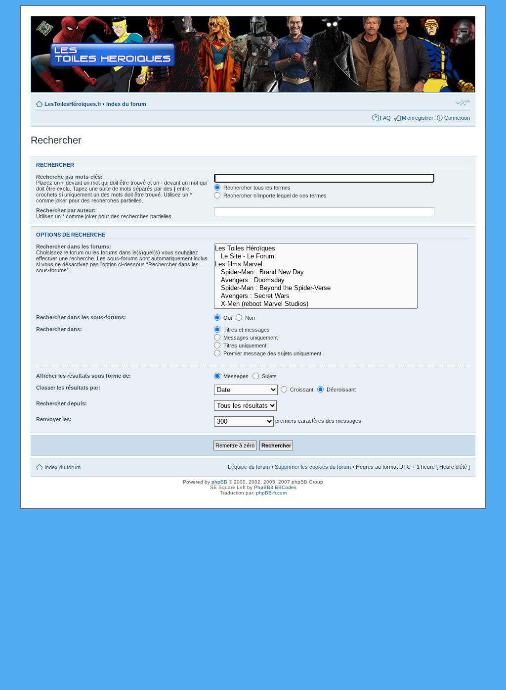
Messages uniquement (250, 338)
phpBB (219, 482)
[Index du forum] (39, 21)
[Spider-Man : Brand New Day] (316, 272)
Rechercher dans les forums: (73, 246)
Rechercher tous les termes (256, 188)
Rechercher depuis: (61, 403)
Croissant (301, 390)
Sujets (268, 376)
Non (249, 318)
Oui (227, 318)
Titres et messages (246, 330)
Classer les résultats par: (68, 388)
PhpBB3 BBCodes (275, 487)
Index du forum (126, 104)
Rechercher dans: (59, 329)
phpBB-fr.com (271, 492)
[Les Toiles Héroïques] (316, 248)
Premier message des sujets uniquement (271, 353)
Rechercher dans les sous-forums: (81, 317)
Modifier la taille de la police (463, 102)
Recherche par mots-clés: (69, 177)
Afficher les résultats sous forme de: (83, 376)
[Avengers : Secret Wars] (316, 296)
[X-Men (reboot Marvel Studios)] (316, 304)
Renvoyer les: (54, 419)
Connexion (457, 118)
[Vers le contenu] (253, 54)
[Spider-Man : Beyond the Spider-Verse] (316, 288)
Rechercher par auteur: (66, 210)
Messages (235, 376)
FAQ (385, 118)
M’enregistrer (417, 118)
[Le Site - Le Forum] (316, 256)
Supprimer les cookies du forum (313, 467)
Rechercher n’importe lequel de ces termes (274, 195)
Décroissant (340, 390)
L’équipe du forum (249, 467)
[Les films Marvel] (316, 264)
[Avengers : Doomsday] (316, 280)
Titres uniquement (244, 345)
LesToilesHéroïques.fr (72, 104)
